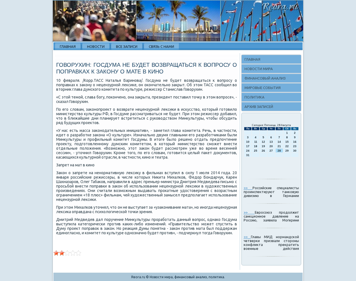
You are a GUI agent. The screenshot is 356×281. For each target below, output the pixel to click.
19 (263, 146)
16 (294, 141)
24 (247, 150)
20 (271, 146)
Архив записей (258, 107)
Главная (68, 46)
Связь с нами (161, 46)
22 (287, 146)
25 (255, 150)
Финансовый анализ (265, 78)
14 (279, 141)
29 (287, 150)
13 (271, 141)
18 (255, 146)
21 (279, 146)
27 (271, 150)
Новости (96, 46)
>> (248, 188)
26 (263, 150)
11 (255, 141)
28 (279, 150)
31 (247, 155)
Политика (254, 97)
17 (247, 146)
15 (287, 141)
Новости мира (258, 69)
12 (263, 141)
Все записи (126, 46)
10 (247, 141)
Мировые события (262, 88)
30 (294, 150)
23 (294, 146)
